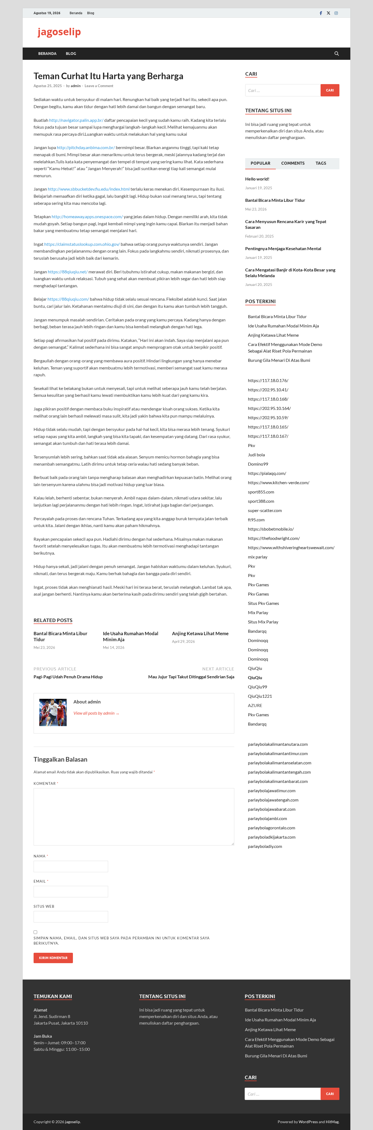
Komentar (46, 783)
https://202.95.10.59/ (268, 417)
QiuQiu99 (257, 686)
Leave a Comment (99, 86)
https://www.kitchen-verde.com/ (278, 482)
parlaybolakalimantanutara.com (278, 744)
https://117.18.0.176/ (268, 380)
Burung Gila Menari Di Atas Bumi (279, 360)
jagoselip (59, 31)
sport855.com (261, 491)
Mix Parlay (258, 612)
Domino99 (258, 463)
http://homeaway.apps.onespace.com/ (87, 216)
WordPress (308, 1121)
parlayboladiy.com (265, 846)
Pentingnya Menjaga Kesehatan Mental (283, 248)
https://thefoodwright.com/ (274, 538)
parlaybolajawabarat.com (271, 809)
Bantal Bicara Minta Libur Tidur (275, 200)
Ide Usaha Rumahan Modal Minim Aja (283, 325)
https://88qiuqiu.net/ (68, 271)
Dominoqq (258, 640)
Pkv (251, 445)
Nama (41, 856)
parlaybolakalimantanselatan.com (279, 762)
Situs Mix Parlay (263, 621)
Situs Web (44, 906)
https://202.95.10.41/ (268, 389)
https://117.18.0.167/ (268, 436)
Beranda (76, 13)
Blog (90, 13)
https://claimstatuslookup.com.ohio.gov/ (82, 244)
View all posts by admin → (96, 712)
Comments (293, 163)
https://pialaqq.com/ (267, 473)
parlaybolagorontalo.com (271, 827)
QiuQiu (255, 668)
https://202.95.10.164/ (269, 408)
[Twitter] (328, 13)
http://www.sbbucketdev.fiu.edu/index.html (89, 188)
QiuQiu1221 (260, 696)
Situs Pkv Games (263, 603)
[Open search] (337, 54)
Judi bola (256, 454)
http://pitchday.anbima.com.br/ (86, 147)
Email (41, 881)
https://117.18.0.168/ (268, 398)
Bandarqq (257, 631)
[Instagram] (336, 13)
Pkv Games (258, 584)
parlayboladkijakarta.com (271, 836)
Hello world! (257, 178)
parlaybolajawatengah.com (273, 799)
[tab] (260, 164)
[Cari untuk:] (292, 90)
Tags (321, 163)
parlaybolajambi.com (267, 818)
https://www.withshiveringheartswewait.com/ (291, 547)
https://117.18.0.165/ (268, 426)
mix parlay (257, 556)
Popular (260, 163)
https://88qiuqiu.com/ (68, 298)
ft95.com (256, 519)
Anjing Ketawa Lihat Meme (200, 633)
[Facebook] (321, 13)
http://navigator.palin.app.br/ (76, 120)
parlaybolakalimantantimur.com (278, 753)
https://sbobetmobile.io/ (271, 528)
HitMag (332, 1121)
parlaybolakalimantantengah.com (279, 771)
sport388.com (261, 501)
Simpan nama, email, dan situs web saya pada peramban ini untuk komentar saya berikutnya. (122, 941)
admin (76, 86)
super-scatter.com (265, 510)
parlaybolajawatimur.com (271, 790)
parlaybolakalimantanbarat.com (278, 781)
